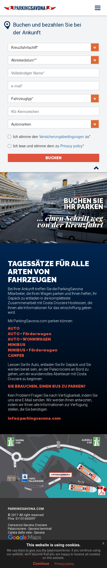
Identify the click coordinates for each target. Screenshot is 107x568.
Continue (41, 563)
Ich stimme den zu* (51, 136)
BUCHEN (53, 158)
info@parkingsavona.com (34, 418)
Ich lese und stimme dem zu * (48, 145)
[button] (53, 47)
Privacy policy (71, 145)
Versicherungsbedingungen (61, 136)
